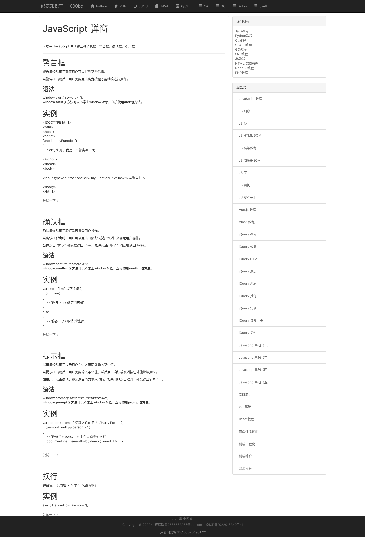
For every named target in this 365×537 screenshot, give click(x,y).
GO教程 (241, 49)
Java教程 (242, 31)
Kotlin (241, 6)
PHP (122, 6)
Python (100, 6)
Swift (262, 6)
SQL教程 (241, 54)
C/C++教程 (243, 45)
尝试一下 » (50, 201)
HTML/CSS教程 (246, 63)
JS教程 (240, 59)
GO (222, 6)
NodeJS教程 (244, 68)
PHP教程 (241, 73)
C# (205, 6)
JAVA (163, 6)
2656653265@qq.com (185, 525)
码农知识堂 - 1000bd (62, 6)
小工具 (177, 519)
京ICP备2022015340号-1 (224, 525)
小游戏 (188, 519)
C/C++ (185, 6)
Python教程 (244, 36)
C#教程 (240, 40)
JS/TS (142, 6)
